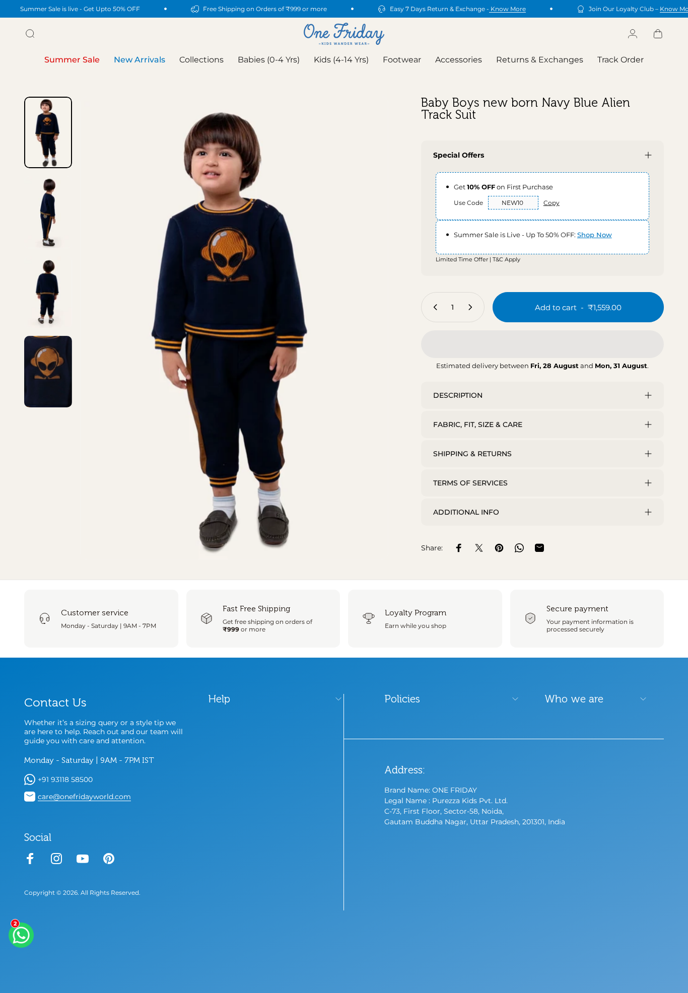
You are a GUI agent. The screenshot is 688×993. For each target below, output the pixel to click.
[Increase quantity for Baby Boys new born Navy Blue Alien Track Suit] (472, 307)
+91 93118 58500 (65, 779)
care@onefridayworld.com (84, 796)
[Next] (362, 345)
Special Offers (458, 155)
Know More (507, 9)
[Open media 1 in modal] (234, 328)
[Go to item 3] (48, 292)
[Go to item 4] (48, 371)
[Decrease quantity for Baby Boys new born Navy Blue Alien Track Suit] (433, 307)
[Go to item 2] (48, 212)
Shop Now (594, 235)
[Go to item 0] (48, 132)
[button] (542, 344)
